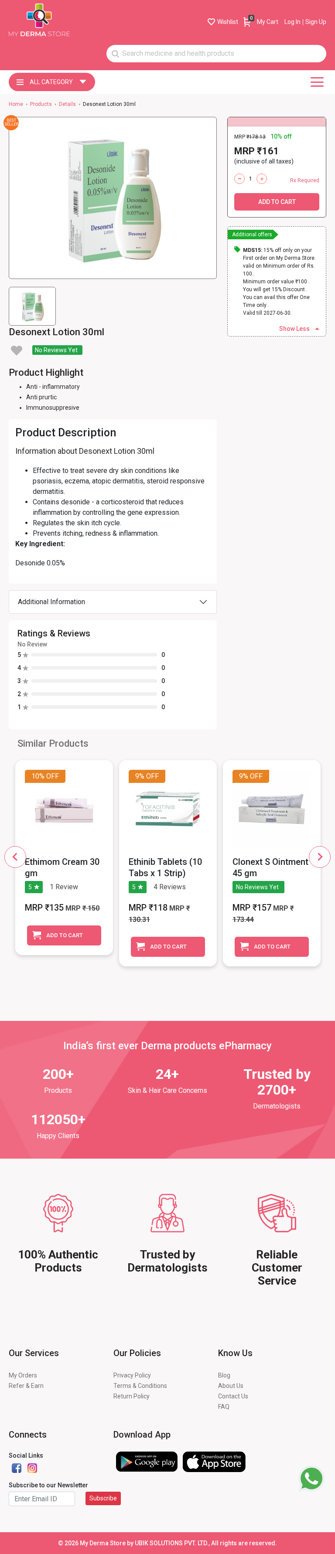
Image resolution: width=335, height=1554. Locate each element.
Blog (224, 1375)
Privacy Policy (132, 1375)
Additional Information (51, 602)
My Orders (23, 1375)
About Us (230, 1385)
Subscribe (103, 1498)
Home (16, 104)
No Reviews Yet (56, 350)
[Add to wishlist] (16, 350)
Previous (15, 857)
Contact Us (233, 1396)
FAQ (223, 1406)
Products (41, 104)
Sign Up (315, 21)
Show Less (294, 329)
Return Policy (131, 1396)
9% (139, 776)
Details (67, 104)
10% (37, 776)
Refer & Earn (26, 1385)
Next (320, 857)
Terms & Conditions (140, 1385)
